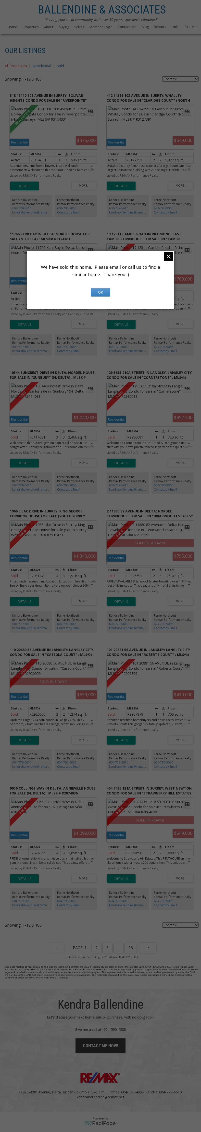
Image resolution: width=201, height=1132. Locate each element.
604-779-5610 (21, 208)
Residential (42, 65)
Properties (30, 27)
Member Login (101, 27)
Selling (79, 27)
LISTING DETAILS (24, 186)
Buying (63, 26)
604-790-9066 (66, 208)
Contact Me (127, 26)
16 (130, 947)
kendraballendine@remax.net (32, 212)
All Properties (16, 65)
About (48, 27)
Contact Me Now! (100, 1045)
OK (100, 292)
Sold (60, 65)
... (118, 947)
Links (175, 26)
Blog (145, 26)
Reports (160, 26)
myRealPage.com (100, 1123)
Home (12, 27)
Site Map (192, 26)
